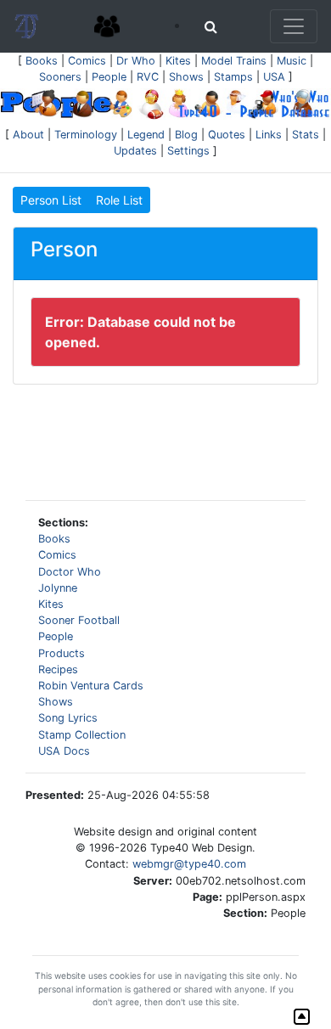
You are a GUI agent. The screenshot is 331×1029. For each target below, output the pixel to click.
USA (274, 76)
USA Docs (64, 751)
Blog (186, 134)
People (109, 76)
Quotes (226, 134)
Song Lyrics (68, 717)
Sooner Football (79, 620)
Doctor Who (69, 571)
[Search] (211, 26)
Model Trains (233, 60)
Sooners (60, 76)
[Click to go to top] (302, 1017)
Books (41, 60)
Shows (186, 76)
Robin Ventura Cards (90, 685)
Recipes (58, 669)
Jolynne (57, 588)
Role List (119, 200)
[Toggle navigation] (293, 26)
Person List (50, 200)
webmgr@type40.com (189, 864)
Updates (135, 150)
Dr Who (135, 60)
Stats (305, 134)
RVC (148, 76)
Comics (87, 60)
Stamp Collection (82, 734)
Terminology (85, 134)
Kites (178, 60)
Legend (146, 134)
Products (61, 653)
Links (268, 134)
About (28, 134)
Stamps (233, 76)
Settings (188, 150)
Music (291, 60)
